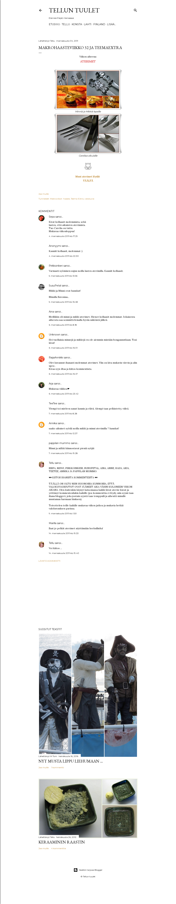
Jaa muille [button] (43, 194)
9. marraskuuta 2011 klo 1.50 (63, 513)
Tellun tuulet (74, 10)
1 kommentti (57, 767)
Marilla (52, 523)
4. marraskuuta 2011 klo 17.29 (63, 236)
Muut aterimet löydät (88, 176)
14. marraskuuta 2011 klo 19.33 (64, 533)
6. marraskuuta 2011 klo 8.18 (63, 325)
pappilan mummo (59, 443)
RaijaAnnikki (56, 357)
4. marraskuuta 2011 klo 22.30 (64, 256)
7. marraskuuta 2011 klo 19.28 (63, 453)
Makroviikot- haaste (60, 198)
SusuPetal (55, 285)
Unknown (54, 334)
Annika (53, 423)
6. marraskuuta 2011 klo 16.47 (63, 374)
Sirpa (52, 216)
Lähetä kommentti (49, 561)
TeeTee (53, 403)
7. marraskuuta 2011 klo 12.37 (63, 433)
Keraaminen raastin (61, 842)
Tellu (51, 463)
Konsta (77, 24)
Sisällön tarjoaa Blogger (90, 870)
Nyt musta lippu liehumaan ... (70, 761)
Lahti (87, 24)
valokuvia (89, 198)
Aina (51, 311)
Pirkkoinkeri (56, 265)
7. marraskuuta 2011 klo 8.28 (63, 413)
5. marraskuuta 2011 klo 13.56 (63, 276)
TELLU (66, 24)
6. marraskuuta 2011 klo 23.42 (63, 393)
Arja (51, 383)
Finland (99, 24)
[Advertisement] (88, 595)
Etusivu (54, 24)
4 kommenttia (58, 848)
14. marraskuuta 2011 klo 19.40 (64, 553)
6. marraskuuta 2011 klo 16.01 (63, 347)
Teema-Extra (77, 198)
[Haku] (135, 9)
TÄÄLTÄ (88, 180)
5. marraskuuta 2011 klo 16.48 (63, 302)
